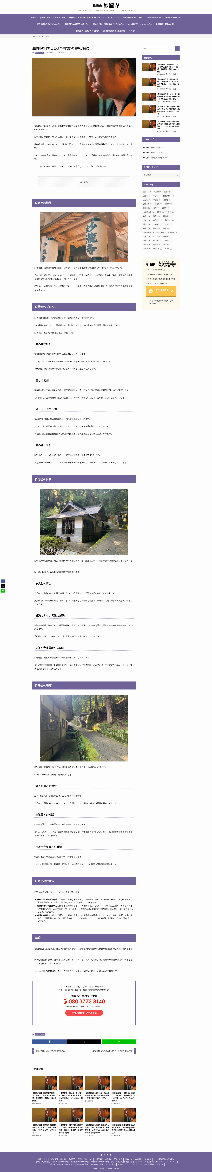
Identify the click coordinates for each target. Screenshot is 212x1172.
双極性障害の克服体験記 (100, 1162)
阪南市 (166, 244)
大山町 (146, 200)
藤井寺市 (157, 240)
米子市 (156, 196)
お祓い (147, 192)
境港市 (167, 192)
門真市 (156, 244)
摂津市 (146, 224)
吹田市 (146, 216)
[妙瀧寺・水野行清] (106, 5)
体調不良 (72, 1159)
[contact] (110, 1155)
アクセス (160, 1164)
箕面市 (146, 236)
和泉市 (156, 216)
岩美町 (158, 204)
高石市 (168, 249)
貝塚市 (146, 244)
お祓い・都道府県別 (154, 147)
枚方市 (146, 228)
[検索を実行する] (177, 48)
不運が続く (118, 1159)
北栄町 (166, 200)
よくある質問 (110, 1164)
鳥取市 (168, 204)
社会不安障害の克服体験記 (120, 1162)
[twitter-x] (104, 1155)
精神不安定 (99, 1159)
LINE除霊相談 (149, 1164)
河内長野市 (148, 232)
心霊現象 (108, 1159)
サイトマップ (137, 1164)
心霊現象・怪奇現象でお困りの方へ (61, 1164)
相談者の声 (129, 1159)
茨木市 (146, 240)
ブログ (127, 1164)
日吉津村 (168, 196)
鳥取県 (157, 192)
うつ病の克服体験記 (43, 1162)
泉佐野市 (160, 232)
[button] (49, 1041)
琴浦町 (156, 200)
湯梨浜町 (147, 204)
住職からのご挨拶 (96, 1164)
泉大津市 (172, 232)
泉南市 (165, 208)
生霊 (155, 208)
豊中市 (168, 240)
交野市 (169, 212)
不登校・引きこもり (85, 1159)
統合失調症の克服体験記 (80, 1162)
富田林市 (169, 220)
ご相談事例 (54, 1159)
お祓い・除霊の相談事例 (156, 158)
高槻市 (146, 249)
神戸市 (160, 212)
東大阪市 (157, 224)
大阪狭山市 (148, 212)
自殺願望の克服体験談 (143, 1159)
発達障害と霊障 (82, 1164)
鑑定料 (120, 1164)
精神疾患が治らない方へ (153, 1162)
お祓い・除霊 (39, 52)
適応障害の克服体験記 (61, 1162)
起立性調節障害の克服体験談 (164, 1159)
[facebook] (101, 1155)
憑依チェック (137, 1162)
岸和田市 (157, 220)
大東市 (146, 220)
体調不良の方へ (170, 1162)
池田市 (166, 228)
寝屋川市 (157, 249)
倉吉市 (146, 196)
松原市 (168, 224)
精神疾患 (63, 1159)
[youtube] (107, 1155)
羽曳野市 (167, 236)
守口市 (156, 236)
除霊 (146, 208)
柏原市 (156, 228)
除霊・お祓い (42, 1159)
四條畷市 (167, 216)
